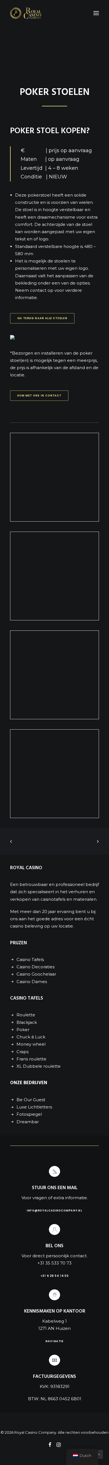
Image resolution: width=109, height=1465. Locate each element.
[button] (96, 13)
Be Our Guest (30, 1099)
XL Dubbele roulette (38, 1066)
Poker (22, 1029)
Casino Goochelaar (36, 974)
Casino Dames (31, 981)
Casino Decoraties (35, 966)
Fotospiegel (29, 1114)
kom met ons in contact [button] (39, 395)
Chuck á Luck (30, 1036)
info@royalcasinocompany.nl (54, 1210)
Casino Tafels (30, 959)
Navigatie (55, 1341)
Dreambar (27, 1121)
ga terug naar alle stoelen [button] (42, 318)
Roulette (25, 1014)
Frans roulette (31, 1059)
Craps (22, 1051)
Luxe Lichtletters (34, 1107)
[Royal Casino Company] (25, 13)
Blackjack (26, 1022)
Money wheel (31, 1044)
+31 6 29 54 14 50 (54, 1276)
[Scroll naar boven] (98, 1454)
